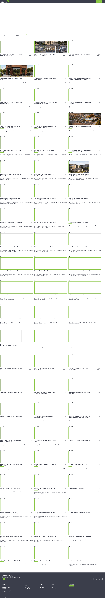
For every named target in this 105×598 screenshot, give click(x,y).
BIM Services (27, 584)
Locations (53, 584)
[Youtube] (102, 577)
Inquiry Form (53, 586)
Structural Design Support (7, 589)
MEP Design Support (6, 587)
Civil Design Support (6, 590)
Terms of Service (100, 596)
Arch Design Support (6, 586)
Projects (41, 584)
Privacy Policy (95, 596)
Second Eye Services (28, 587)
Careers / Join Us (54, 587)
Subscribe (71, 584)
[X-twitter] (92, 577)
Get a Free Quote (99, 1)
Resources (42, 586)
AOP (3, 584)
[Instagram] (97, 577)
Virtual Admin (27, 586)
